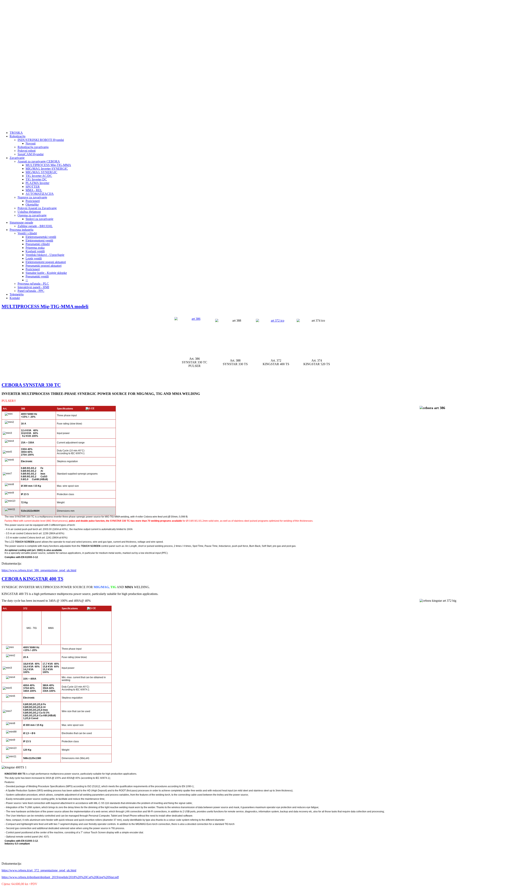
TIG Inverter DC (36, 179)
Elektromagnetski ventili (41, 237)
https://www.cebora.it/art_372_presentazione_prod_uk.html (39, 870)
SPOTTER (33, 186)
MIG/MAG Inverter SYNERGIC (47, 168)
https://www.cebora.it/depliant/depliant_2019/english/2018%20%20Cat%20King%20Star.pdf (60, 877)
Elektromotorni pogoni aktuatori (46, 262)
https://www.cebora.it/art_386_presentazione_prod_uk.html (39, 570)
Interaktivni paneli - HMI (33, 287)
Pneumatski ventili (37, 276)
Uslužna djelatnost (29, 211)
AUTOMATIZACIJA (40, 193)
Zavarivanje (17, 158)
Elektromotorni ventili (39, 240)
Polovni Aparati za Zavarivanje (37, 208)
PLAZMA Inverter (37, 183)
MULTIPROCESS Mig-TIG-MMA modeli (45, 306)
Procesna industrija (21, 229)
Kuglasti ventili (35, 251)
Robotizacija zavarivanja (33, 147)
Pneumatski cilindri (38, 244)
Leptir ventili (34, 258)
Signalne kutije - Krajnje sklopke (46, 273)
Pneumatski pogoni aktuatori (43, 265)
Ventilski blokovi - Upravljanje (45, 255)
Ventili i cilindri (27, 233)
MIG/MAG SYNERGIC (41, 172)
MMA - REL (34, 190)
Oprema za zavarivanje (32, 215)
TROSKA (16, 132)
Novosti (31, 143)
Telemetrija (17, 294)
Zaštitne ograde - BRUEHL (35, 226)
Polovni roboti (27, 150)
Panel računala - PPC (31, 290)
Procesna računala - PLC (33, 283)
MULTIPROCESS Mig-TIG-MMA (48, 165)
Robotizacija (17, 136)
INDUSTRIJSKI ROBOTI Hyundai (41, 140)
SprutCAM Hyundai (31, 154)
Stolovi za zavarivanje (39, 219)
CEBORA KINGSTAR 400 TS (32, 578)
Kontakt (15, 298)
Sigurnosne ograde (21, 222)
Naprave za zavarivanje (32, 197)
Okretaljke (32, 204)
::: (27, 280)
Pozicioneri (33, 201)
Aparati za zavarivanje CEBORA (39, 161)
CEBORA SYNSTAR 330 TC (31, 385)
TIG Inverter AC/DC (39, 175)
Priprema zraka (35, 247)
